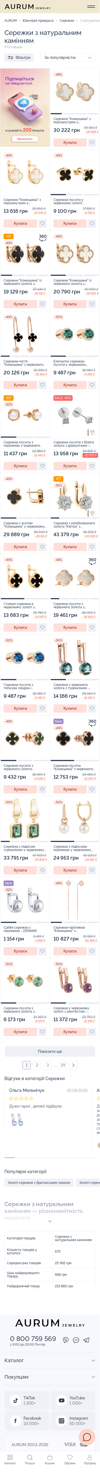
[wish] (92, 142)
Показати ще (50, 1051)
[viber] (65, 1340)
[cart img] (75, 92)
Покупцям (16, 1377)
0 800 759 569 (33, 1339)
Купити (69, 142)
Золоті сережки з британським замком (39, 1183)
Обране (69, 1463)
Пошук (30, 1463)
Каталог (10, 1463)
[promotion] (25, 145)
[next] (73, 1065)
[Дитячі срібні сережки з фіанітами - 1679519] (17, 1120)
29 (63, 1065)
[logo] (27, 6)
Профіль (90, 1463)
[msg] (87, 1437)
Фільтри (23, 57)
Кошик (50, 1463)
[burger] (91, 6)
